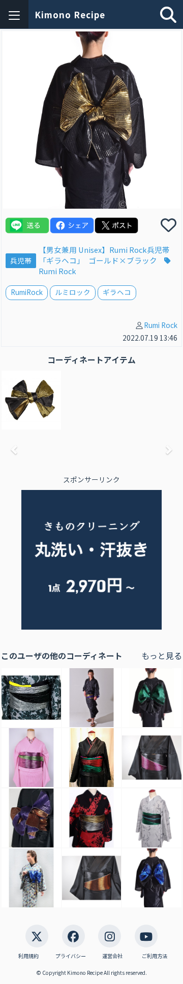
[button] (14, 449)
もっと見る (161, 656)
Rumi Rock (160, 325)
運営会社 (112, 956)
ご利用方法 (154, 956)
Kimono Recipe (70, 14)
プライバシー (70, 956)
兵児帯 (21, 260)
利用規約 (28, 956)
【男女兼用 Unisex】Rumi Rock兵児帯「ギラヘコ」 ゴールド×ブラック (104, 255)
